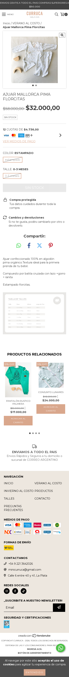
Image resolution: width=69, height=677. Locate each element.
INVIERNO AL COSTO (19, 491)
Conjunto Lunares (50, 392)
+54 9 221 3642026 (20, 563)
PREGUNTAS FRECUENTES (13, 508)
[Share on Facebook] (29, 245)
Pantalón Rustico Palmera (18, 402)
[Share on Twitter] (39, 245)
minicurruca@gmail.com (24, 569)
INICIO (8, 483)
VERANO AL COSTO (26, 23)
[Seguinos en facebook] (15, 591)
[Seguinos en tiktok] (23, 591)
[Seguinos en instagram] (7, 591)
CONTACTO (42, 498)
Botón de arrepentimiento (34, 653)
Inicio (6, 23)
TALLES (9, 498)
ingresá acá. (34, 649)
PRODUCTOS (43, 491)
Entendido (35, 672)
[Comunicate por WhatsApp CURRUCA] (60, 648)
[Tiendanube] (34, 637)
